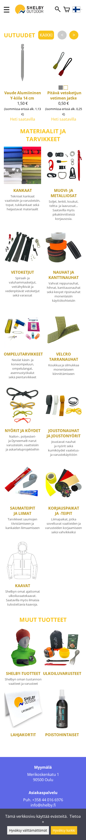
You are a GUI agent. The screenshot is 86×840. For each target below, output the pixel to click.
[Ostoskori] (66, 9)
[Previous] (62, 35)
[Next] (73, 35)
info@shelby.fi (43, 805)
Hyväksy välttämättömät (28, 830)
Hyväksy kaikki (64, 830)
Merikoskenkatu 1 (43, 774)
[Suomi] (77, 9)
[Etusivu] (31, 14)
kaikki (46, 35)
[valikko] (6, 9)
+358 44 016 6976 (47, 799)
